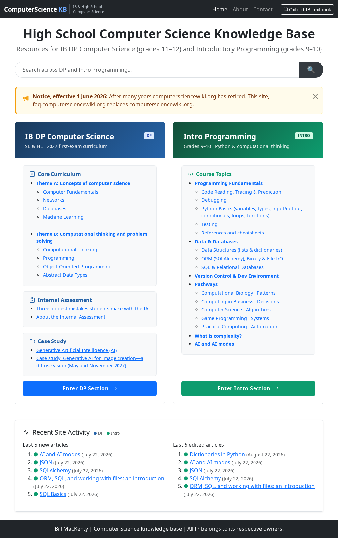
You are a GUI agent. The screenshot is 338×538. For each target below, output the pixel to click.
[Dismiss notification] (315, 96)
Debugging (214, 200)
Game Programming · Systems (235, 318)
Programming (58, 258)
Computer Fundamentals (70, 192)
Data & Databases (216, 241)
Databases (54, 208)
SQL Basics (53, 494)
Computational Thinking (70, 249)
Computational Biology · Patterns (238, 293)
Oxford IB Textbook (310, 9)
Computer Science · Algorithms (236, 309)
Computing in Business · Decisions (240, 301)
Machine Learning (63, 217)
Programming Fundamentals (229, 183)
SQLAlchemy (55, 470)
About (240, 9)
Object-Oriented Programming (77, 266)
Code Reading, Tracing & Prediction (241, 192)
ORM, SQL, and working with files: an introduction (102, 478)
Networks (53, 200)
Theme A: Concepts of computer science (83, 183)
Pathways (206, 284)
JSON (46, 462)
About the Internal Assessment (70, 317)
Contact (263, 9)
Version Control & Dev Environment (237, 276)
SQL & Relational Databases (232, 267)
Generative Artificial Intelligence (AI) (76, 350)
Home (219, 9)
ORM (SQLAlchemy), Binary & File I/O (242, 258)
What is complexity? (218, 336)
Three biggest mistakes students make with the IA (92, 308)
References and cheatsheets (232, 233)
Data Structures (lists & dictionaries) (241, 250)
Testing (209, 224)
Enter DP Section (86, 388)
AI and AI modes (214, 344)
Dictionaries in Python (217, 454)
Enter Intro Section (245, 388)
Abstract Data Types (65, 275)
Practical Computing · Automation (239, 326)
